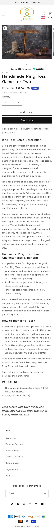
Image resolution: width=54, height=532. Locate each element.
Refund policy (12, 463)
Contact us (11, 438)
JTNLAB (23, 526)
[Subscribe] (45, 493)
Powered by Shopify (32, 526)
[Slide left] (21, 64)
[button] (3, 14)
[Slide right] (33, 64)
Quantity (6, 96)
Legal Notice (12, 469)
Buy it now (27, 120)
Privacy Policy (13, 450)
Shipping (5, 92)
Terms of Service (14, 444)
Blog (8, 475)
